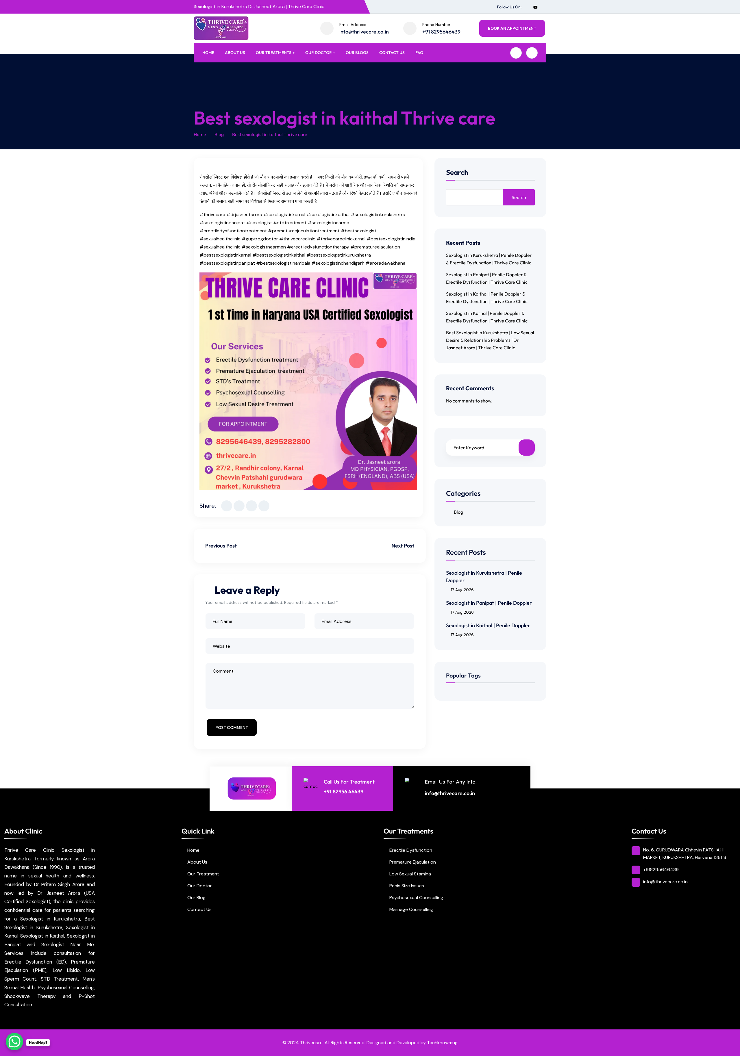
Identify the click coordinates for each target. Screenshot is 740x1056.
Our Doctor (318, 52)
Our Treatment (203, 874)
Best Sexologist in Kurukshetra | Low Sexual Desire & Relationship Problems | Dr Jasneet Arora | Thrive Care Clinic (490, 340)
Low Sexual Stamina (410, 874)
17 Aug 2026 (462, 589)
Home (208, 52)
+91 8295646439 (441, 31)
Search (457, 173)
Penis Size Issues (406, 886)
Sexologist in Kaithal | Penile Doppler (488, 625)
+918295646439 (661, 869)
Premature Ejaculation (412, 862)
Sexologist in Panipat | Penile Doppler (489, 603)
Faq (419, 52)
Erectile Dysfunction (410, 850)
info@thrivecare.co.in (364, 31)
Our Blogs (357, 52)
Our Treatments (273, 52)
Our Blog (196, 897)
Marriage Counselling (411, 909)
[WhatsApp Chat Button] (14, 1041)
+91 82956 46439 (343, 791)
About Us (235, 52)
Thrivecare (311, 1043)
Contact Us (392, 52)
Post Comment (231, 727)
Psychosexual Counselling (416, 897)
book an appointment (512, 28)
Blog (219, 134)
